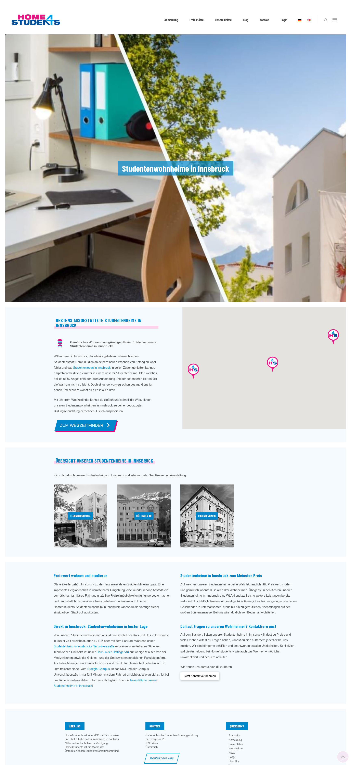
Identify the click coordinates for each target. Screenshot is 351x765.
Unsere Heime (223, 20)
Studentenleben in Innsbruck (92, 367)
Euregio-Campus (98, 669)
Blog (245, 20)
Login (284, 20)
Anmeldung (171, 20)
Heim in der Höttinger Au (112, 652)
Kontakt (264, 20)
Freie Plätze (197, 20)
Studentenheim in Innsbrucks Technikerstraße (84, 646)
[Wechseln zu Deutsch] (299, 20)
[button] (325, 20)
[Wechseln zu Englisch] (309, 20)
